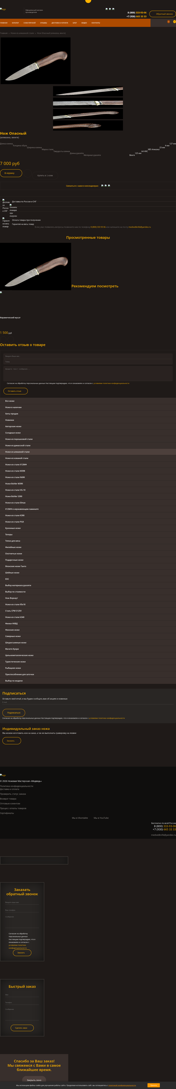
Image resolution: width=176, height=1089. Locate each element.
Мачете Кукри (12, 649)
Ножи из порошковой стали (19, 439)
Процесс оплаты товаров (13, 808)
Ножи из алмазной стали (22, 33)
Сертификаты (7, 813)
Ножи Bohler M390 (14, 483)
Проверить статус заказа (13, 793)
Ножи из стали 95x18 (15, 604)
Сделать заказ (21, 1028)
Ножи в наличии (13, 407)
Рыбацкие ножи (13, 668)
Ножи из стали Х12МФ (16, 464)
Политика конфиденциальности (16, 786)
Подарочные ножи (14, 560)
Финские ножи (12, 630)
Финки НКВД (11, 623)
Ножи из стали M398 (15, 471)
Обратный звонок (164, 14)
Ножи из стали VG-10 (15, 490)
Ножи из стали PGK (14, 521)
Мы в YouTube (101, 817)
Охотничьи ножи (13, 553)
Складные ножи (13, 432)
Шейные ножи (12, 572)
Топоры (8, 534)
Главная (3, 23)
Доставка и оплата (60, 23)
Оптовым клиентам (10, 803)
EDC (7, 579)
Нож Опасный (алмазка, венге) (51, 33)
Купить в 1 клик (45, 175)
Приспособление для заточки (19, 674)
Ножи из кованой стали (16, 458)
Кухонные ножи (13, 528)
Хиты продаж (11, 413)
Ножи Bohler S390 (13, 496)
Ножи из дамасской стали (17, 445)
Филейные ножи (13, 547)
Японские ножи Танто (15, 566)
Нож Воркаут (11, 598)
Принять (153, 1085)
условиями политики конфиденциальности (111, 383)
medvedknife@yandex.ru (140, 227)
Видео (84, 23)
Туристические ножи (15, 661)
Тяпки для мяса (12, 541)
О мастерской (30, 23)
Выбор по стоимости (15, 591)
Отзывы (43, 23)
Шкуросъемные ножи (15, 642)
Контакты (96, 23)
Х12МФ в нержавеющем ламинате (22, 509)
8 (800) (137, 12)
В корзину (9, 173)
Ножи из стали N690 (15, 477)
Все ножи (9, 401)
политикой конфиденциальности (122, 1085)
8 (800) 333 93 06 (98, 227)
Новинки (9, 420)
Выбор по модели (14, 680)
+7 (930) (136, 16)
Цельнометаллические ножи (19, 655)
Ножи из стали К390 (14, 515)
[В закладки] (28, 173)
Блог (75, 23)
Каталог (15, 23)
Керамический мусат (10, 317)
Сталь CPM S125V (13, 610)
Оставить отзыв (14, 391)
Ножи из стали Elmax (15, 502)
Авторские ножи (13, 426)
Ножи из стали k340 (14, 617)
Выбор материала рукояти (18, 585)
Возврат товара (8, 798)
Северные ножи (13, 636)
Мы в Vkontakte (80, 817)
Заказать (10, 741)
